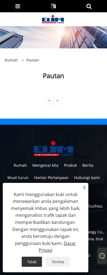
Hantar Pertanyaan (51, 177)
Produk (70, 165)
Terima (58, 261)
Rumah (20, 165)
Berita (87, 165)
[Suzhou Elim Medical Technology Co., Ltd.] (53, 18)
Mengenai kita (45, 165)
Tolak (31, 261)
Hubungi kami (87, 177)
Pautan (32, 60)
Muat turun (18, 177)
